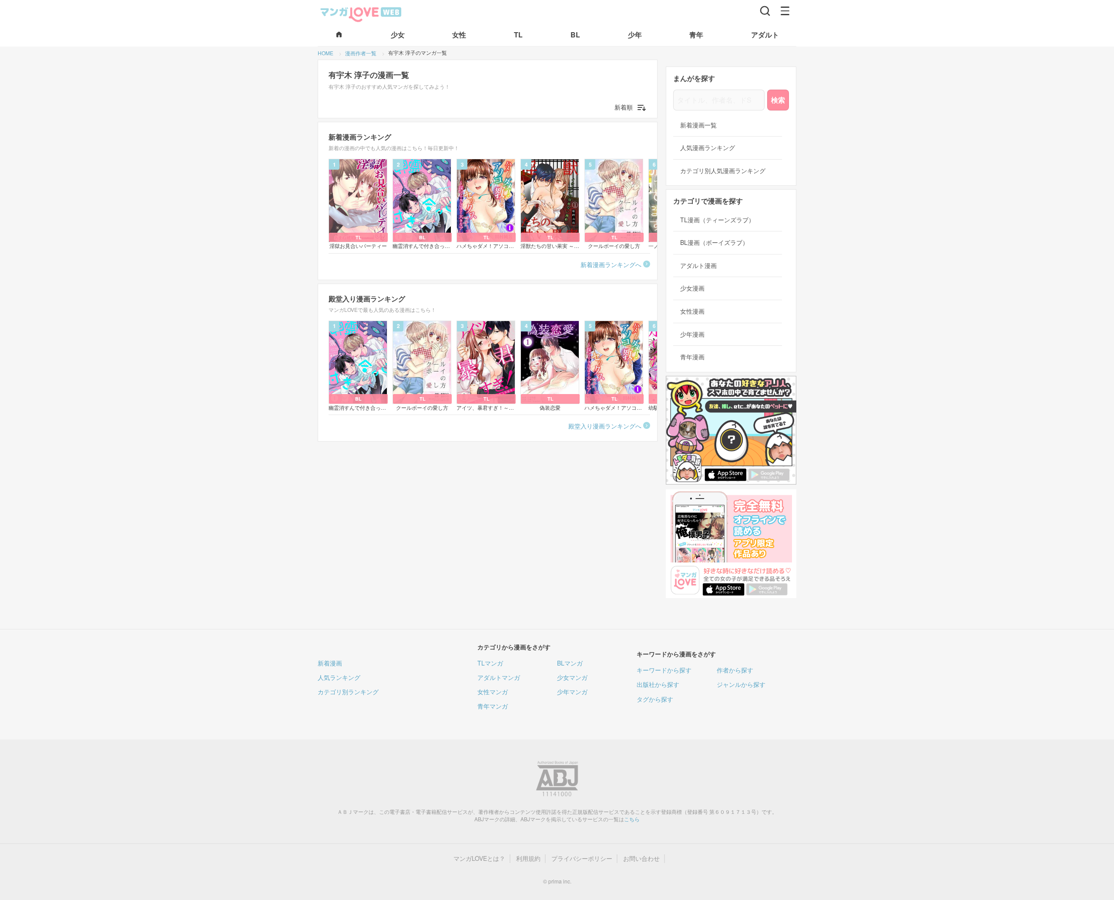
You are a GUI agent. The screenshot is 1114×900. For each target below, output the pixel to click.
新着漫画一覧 (698, 125)
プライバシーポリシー (581, 858)
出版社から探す (658, 684)
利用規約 (528, 858)
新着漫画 (330, 663)
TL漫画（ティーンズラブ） (717, 220)
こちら (632, 819)
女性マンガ (492, 691)
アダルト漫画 (698, 265)
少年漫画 (692, 334)
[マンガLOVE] (361, 13)
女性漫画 (692, 311)
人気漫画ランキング (707, 148)
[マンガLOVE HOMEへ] (339, 35)
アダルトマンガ (498, 677)
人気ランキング (339, 677)
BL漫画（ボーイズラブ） (714, 242)
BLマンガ (570, 663)
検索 (778, 100)
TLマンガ (490, 663)
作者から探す (735, 670)
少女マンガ (572, 677)
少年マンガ (572, 691)
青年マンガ (492, 706)
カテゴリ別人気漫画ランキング (722, 171)
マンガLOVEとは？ (479, 858)
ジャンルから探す (741, 684)
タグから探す (655, 699)
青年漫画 (692, 357)
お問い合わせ (641, 858)
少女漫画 (692, 288)
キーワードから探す (664, 670)
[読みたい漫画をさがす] (765, 11)
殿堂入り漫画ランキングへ (604, 426)
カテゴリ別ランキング (348, 691)
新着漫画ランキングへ (610, 264)
